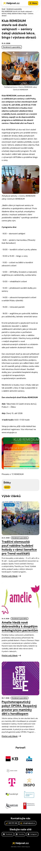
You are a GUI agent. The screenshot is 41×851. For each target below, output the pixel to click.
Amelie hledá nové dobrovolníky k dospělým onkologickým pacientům (20, 626)
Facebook (8, 834)
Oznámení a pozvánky (14, 9)
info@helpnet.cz (29, 823)
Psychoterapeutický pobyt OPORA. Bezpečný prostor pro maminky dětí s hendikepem (19, 708)
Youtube (21, 834)
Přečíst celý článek (10, 576)
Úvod (3, 9)
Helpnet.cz (13, 3)
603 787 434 (12, 823)
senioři (7, 487)
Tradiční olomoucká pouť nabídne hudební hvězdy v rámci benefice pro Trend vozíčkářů (19, 547)
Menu (34, 3)
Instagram (33, 834)
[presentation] (20, 518)
